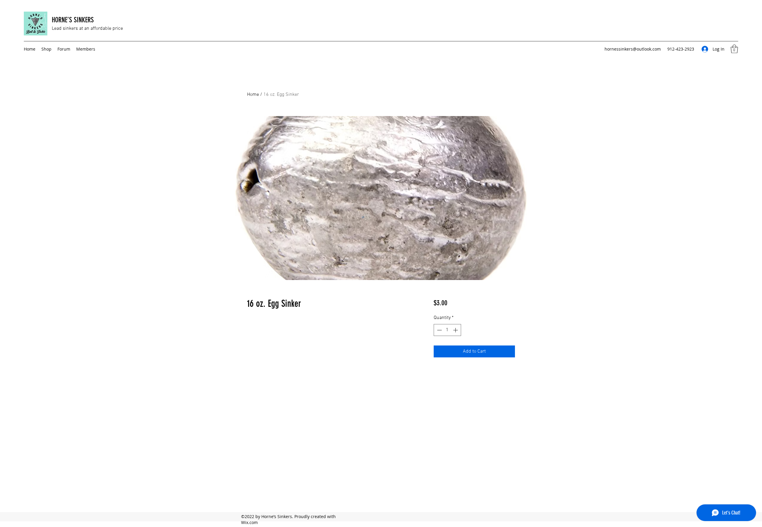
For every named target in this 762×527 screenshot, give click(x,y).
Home (253, 95)
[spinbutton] (447, 330)
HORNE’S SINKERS (73, 20)
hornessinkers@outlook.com (633, 49)
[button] (734, 49)
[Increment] (456, 330)
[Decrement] (439, 330)
